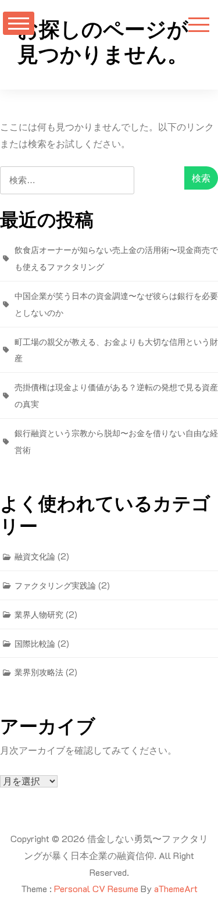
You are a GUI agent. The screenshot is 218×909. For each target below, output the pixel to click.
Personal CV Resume (96, 888)
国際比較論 (35, 643)
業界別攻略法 (39, 672)
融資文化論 (35, 556)
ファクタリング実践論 (55, 585)
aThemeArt (176, 888)
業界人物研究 (39, 614)
